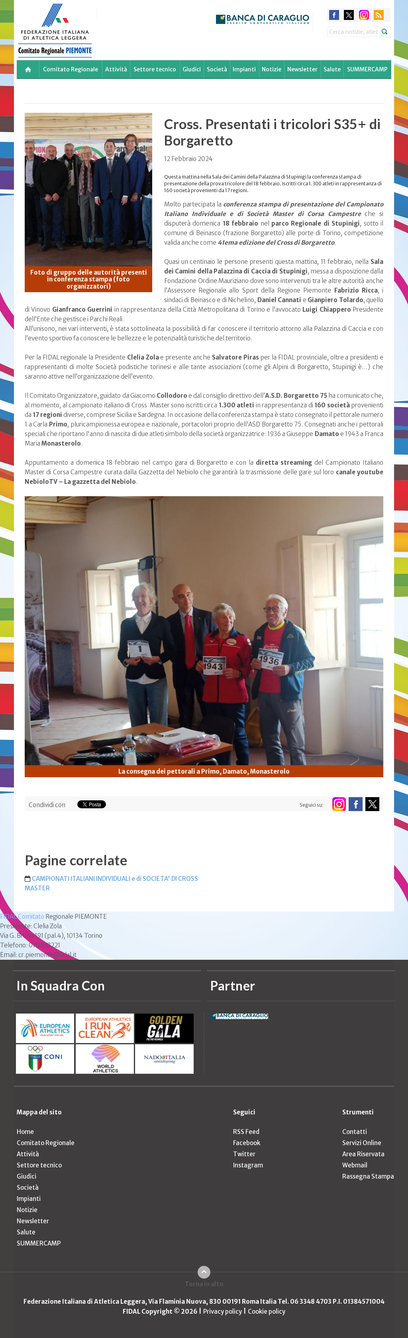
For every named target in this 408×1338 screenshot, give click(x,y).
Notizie (271, 69)
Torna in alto (204, 1284)
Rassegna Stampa (368, 1176)
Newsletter (302, 69)
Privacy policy (222, 1311)
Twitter (244, 1154)
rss (379, 15)
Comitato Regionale (70, 69)
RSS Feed (246, 1132)
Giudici (191, 69)
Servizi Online (361, 1143)
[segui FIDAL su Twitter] (372, 804)
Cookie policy (266, 1311)
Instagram (248, 1165)
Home (25, 1132)
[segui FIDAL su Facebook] (356, 804)
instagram (364, 15)
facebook (334, 15)
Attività (116, 69)
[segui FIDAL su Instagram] (339, 804)
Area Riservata (363, 1154)
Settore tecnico (154, 69)
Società (217, 69)
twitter (349, 15)
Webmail (354, 1165)
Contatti (354, 1132)
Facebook (246, 1143)
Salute (332, 69)
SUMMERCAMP (367, 69)
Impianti (244, 69)
